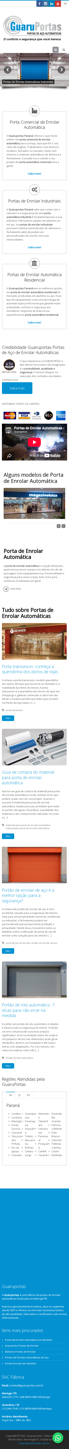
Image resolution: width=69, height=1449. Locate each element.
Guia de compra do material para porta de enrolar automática (28, 777)
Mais (8, 718)
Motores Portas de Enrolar (20, 1351)
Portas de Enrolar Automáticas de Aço (27, 1357)
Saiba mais (17, 388)
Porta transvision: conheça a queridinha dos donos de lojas (30, 669)
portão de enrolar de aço (44, 942)
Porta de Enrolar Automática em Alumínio (28, 1340)
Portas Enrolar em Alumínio (20, 1363)
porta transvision (14, 710)
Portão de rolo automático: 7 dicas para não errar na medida (28, 1010)
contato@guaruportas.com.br (26, 1385)
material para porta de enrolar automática (27, 828)
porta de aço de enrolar (18, 942)
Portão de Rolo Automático (20, 1057)
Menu (58, 49)
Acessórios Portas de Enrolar (22, 1345)
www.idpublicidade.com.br (34, 1443)
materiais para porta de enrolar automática (28, 825)
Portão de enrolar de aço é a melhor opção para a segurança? (28, 895)
